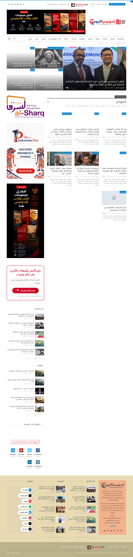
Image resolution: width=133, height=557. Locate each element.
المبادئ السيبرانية (64, 4)
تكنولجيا (82, 38)
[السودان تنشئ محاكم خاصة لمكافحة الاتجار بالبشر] (49, 80)
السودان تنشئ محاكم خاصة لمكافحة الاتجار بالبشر (51, 86)
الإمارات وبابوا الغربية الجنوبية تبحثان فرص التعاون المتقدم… (48, 529)
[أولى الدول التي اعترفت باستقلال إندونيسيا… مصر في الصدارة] (39, 334)
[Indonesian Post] (79, 5)
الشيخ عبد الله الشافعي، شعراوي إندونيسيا (52, 64)
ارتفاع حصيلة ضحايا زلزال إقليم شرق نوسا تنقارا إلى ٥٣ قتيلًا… (20, 350)
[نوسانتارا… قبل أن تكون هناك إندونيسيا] (39, 373)
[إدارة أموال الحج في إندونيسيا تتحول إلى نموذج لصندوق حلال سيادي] (39, 343)
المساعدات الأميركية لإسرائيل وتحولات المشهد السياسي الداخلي (22, 407)
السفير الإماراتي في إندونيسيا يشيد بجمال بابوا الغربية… (46, 519)
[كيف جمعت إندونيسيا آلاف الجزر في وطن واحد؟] (39, 382)
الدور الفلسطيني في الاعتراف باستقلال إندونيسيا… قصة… (21, 324)
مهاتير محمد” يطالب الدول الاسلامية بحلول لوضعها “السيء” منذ (61, 171)
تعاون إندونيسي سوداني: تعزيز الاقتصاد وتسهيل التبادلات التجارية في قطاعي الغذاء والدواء (94, 83)
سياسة (105, 38)
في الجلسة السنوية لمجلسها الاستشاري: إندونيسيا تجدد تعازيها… (21, 315)
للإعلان (93, 4)
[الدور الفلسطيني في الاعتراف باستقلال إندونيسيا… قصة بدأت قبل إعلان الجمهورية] (39, 325)
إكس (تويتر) (23, 495)
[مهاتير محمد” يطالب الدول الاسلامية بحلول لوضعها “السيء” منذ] (59, 159)
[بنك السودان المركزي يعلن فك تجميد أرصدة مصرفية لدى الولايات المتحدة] (21, 80)
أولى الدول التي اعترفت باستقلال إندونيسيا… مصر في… (23, 333)
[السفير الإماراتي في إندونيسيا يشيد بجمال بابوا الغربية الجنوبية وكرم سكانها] (60, 519)
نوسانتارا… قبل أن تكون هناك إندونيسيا (21, 371)
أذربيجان (123, 106)
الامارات (73, 106)
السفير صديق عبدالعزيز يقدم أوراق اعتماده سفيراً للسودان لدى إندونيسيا (87, 131)
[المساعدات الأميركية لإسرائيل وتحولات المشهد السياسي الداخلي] (39, 408)
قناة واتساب (23, 506)
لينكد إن (25, 490)
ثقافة (98, 38)
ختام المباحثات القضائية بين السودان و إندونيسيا (115, 209)
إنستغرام (24, 518)
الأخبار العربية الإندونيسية (55, 48)
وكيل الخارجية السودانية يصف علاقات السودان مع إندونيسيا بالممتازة (114, 171)
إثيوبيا (118, 106)
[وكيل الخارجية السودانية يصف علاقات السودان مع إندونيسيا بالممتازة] (114, 159)
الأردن (91, 106)
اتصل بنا (98, 4)
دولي (30, 38)
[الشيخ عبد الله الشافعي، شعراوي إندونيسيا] (49, 58)
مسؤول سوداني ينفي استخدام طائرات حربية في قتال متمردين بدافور (61, 131)
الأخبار (113, 38)
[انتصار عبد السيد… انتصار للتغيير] (39, 391)
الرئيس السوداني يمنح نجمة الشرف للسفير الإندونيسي (22, 64)
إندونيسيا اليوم (67, 114)
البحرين (67, 106)
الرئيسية (105, 4)
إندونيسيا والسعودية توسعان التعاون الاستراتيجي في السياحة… (46, 509)
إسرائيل (113, 106)
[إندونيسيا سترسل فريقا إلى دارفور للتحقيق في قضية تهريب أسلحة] (87, 159)
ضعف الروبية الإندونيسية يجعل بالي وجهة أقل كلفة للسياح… (46, 498)
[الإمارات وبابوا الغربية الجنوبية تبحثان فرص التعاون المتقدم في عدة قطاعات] (60, 529)
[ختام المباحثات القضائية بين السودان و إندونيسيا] (114, 198)
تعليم (43, 38)
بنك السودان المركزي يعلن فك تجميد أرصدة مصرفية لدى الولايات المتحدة (22, 85)
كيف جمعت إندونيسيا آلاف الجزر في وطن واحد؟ (21, 380)
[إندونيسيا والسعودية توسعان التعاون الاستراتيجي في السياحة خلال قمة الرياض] (60, 509)
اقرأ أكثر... (112, 526)
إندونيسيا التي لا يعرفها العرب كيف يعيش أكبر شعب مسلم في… (22, 398)
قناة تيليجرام (23, 512)
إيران (108, 106)
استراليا (102, 106)
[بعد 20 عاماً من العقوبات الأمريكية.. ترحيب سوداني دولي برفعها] (114, 119)
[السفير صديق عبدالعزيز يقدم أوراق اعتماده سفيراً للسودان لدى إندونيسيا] (87, 119)
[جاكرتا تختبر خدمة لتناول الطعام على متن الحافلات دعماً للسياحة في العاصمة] (60, 489)
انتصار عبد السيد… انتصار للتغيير (23, 388)
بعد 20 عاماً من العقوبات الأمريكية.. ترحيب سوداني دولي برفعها (116, 131)
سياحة (90, 38)
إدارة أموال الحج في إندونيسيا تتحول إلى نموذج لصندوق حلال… (21, 341)
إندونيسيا (123, 153)
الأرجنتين (97, 106)
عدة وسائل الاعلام (52, 4)
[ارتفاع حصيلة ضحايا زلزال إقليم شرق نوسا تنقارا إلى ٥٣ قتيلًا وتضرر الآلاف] (39, 352)
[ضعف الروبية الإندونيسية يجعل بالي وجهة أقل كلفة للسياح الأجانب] (60, 499)
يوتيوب (25, 501)
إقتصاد (73, 38)
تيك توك (24, 529)
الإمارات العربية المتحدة (83, 106)
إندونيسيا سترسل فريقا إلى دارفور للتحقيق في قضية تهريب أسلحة (87, 171)
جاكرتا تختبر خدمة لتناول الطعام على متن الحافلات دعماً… (46, 488)
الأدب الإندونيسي (55, 38)
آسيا (36, 38)
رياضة (66, 38)
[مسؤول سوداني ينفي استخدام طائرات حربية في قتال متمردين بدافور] (59, 119)
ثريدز (25, 523)
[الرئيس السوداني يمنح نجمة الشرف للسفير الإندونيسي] (21, 58)
